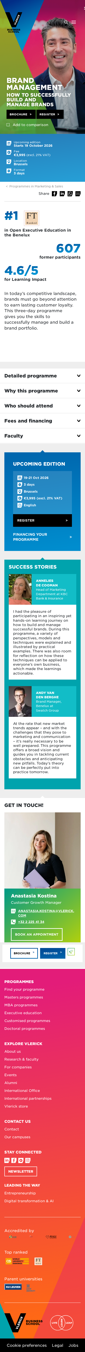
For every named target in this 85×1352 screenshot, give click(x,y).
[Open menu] (69, 22)
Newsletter (20, 1171)
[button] (21, 114)
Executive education (23, 1012)
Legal (57, 1345)
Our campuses (17, 1137)
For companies (18, 1067)
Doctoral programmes (24, 1028)
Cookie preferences (27, 1345)
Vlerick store (16, 1106)
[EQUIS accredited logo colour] (31, 1240)
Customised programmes (27, 1020)
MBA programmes (20, 1005)
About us (12, 1051)
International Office (22, 1090)
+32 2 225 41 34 (31, 922)
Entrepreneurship (20, 1193)
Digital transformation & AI (29, 1201)
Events (10, 1075)
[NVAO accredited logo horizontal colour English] (72, 1240)
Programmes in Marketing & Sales (36, 186)
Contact (11, 1129)
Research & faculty (21, 1059)
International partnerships (27, 1098)
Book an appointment (36, 934)
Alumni (10, 1082)
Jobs (73, 1345)
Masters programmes (23, 997)
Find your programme (24, 989)
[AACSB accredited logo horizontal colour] (12, 1240)
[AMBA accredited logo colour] (51, 1240)
